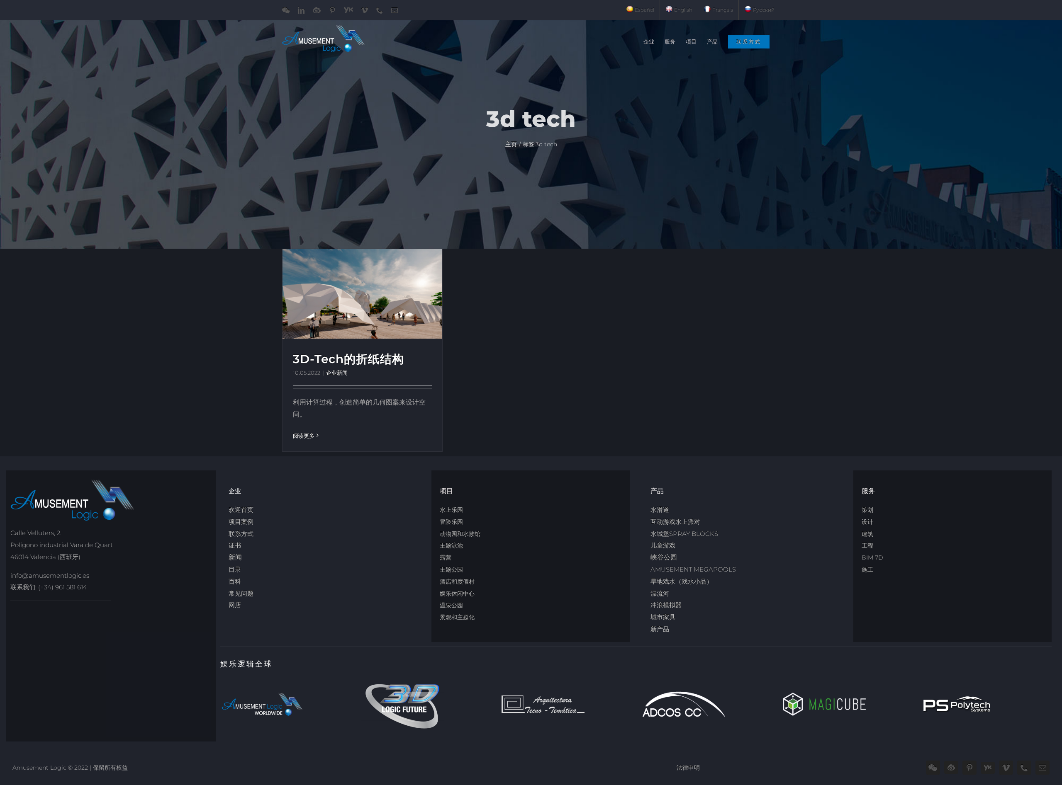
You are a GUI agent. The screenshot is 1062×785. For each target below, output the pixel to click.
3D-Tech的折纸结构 (348, 359)
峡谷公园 (663, 557)
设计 (867, 522)
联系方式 (241, 534)
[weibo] (951, 767)
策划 (867, 510)
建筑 (867, 534)
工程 (867, 545)
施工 (867, 569)
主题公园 (451, 569)
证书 (235, 545)
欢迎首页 (241, 510)
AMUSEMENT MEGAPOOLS (693, 569)
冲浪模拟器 (666, 605)
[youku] (988, 768)
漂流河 (659, 593)
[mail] (1042, 768)
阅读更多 (303, 435)
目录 (235, 569)
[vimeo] (1006, 768)
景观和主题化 (457, 617)
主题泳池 (451, 545)
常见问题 (241, 593)
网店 (235, 605)
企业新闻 (337, 372)
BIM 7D (872, 557)
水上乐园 (451, 510)
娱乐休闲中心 (457, 593)
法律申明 (688, 767)
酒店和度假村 (457, 581)
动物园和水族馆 (460, 534)
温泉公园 (451, 605)
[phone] (1024, 768)
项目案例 (241, 522)
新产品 (659, 629)
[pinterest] (969, 768)
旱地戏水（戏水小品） (681, 581)
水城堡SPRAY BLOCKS (684, 534)
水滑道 (659, 510)
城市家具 (662, 617)
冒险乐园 (451, 522)
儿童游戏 (662, 545)
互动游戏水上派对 (675, 522)
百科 (235, 581)
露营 (445, 557)
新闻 (235, 557)
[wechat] (933, 768)
